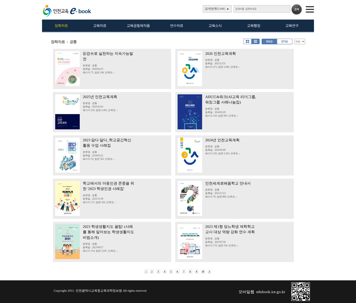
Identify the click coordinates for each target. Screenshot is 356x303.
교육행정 (253, 26)
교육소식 (215, 26)
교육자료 (99, 26)
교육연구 (292, 26)
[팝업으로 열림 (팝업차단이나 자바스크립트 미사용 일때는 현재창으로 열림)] (300, 300)
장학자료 (61, 26)
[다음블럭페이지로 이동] (209, 271)
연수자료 (176, 26)
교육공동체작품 (138, 26)
